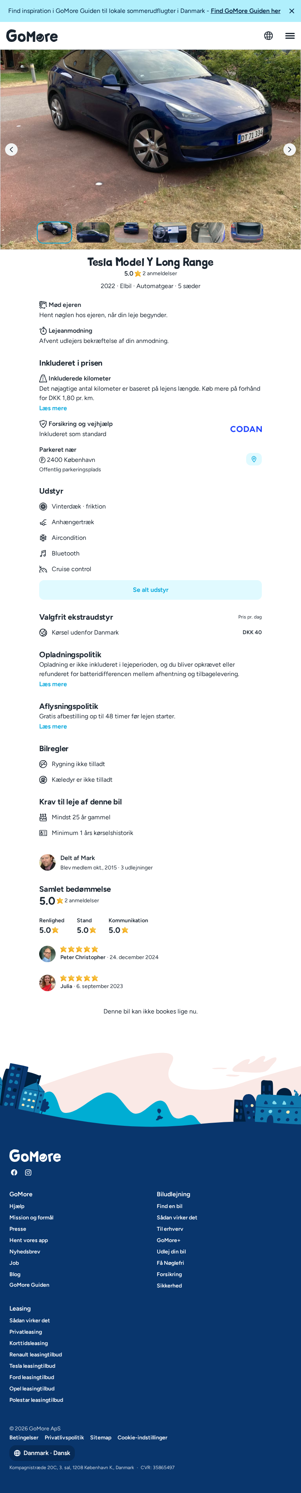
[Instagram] (28, 1172)
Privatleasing (25, 1332)
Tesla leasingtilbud (32, 1366)
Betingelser (23, 1437)
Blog (14, 1274)
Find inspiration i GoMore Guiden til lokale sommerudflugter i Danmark (144, 10)
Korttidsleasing (28, 1343)
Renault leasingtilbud (35, 1354)
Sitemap (100, 1437)
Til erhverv (170, 1229)
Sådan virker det (177, 1217)
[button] (291, 11)
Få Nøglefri (170, 1263)
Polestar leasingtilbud (36, 1400)
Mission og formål (31, 1217)
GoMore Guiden (29, 1285)
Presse (17, 1229)
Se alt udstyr (151, 589)
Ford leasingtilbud (31, 1377)
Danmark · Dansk (47, 1453)
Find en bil (169, 1206)
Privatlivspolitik (64, 1437)
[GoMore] (32, 35)
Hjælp (16, 1206)
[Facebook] (14, 1172)
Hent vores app (28, 1240)
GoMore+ (169, 1240)
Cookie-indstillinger (142, 1437)
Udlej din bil (171, 1251)
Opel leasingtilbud (31, 1388)
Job (14, 1263)
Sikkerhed (169, 1285)
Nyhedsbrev (24, 1251)
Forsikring (169, 1274)
